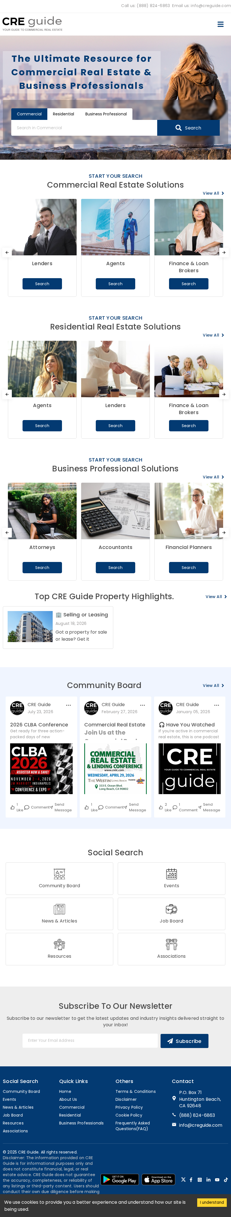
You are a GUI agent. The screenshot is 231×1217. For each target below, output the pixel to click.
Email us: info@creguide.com (201, 5)
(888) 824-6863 (197, 1115)
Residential (63, 114)
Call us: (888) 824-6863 (145, 5)
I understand (212, 1202)
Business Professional (106, 114)
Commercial (29, 114)
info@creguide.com (200, 1125)
